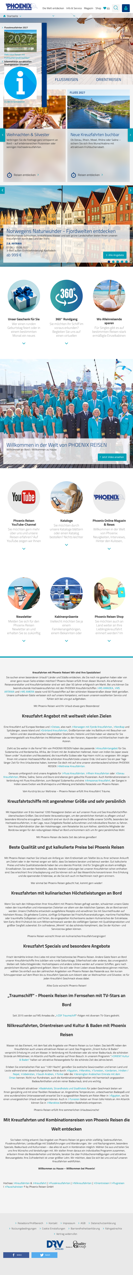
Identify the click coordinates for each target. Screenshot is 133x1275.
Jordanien (111, 1070)
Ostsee (56, 727)
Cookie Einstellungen (53, 1228)
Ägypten (73, 1070)
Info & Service (74, 8)
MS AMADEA (106, 688)
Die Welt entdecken (53, 8)
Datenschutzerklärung (103, 1223)
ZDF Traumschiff (67, 1015)
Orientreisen (102, 1183)
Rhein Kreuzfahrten (98, 773)
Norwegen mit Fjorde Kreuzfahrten (93, 727)
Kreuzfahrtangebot (107, 748)
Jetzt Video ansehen (113, 457)
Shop (98, 8)
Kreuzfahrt (40, 1183)
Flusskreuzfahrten (60, 1183)
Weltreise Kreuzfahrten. (72, 766)
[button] (16, 1255)
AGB (83, 1223)
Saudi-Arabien (46, 1074)
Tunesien (98, 1070)
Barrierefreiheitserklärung (85, 1228)
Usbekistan (28, 1074)
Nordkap (119, 727)
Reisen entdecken (25, 175)
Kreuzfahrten (22, 1183)
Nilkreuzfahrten (82, 1183)
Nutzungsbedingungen (24, 1228)
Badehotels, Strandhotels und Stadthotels (63, 1088)
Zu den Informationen (14, 101)
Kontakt (53, 1223)
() (108, 8)
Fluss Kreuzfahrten (74, 773)
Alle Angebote (116, 255)
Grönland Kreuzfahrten (54, 730)
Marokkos (54, 1103)
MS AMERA (28, 692)
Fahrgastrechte (113, 1228)
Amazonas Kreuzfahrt (98, 780)
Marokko (85, 1070)
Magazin (88, 8)
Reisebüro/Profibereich (30, 1223)
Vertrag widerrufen (66, 1234)
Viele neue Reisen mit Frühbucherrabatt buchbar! (17, 56)
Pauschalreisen (14, 1187)
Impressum (69, 1223)
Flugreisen (118, 1183)
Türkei (60, 1074)
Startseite (12, 16)
